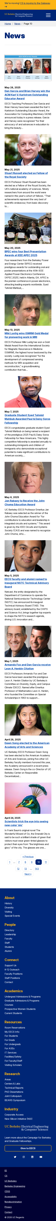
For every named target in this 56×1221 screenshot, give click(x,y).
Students (9, 946)
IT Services (11, 1052)
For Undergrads (13, 1044)
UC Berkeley (11, 1181)
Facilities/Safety (13, 1056)
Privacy (8, 1207)
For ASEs (10, 1048)
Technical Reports (14, 1087)
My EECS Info (12, 1031)
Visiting (8, 911)
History (8, 903)
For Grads (10, 1040)
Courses (9, 1004)
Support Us (10, 965)
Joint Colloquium (13, 1096)
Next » (29, 873)
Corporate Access (14, 1114)
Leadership (10, 934)
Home (8, 23)
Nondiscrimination (13, 1202)
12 (18, 868)
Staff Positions (12, 978)
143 (37, 868)
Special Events (12, 915)
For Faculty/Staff (13, 1060)
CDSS (7, 1191)
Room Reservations (15, 1027)
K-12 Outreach (12, 969)
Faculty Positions (14, 973)
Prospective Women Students (20, 1009)
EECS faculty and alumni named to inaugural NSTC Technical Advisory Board (27, 583)
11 (46, 862)
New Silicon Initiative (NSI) (18, 1118)
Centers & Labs (12, 1083)
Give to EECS (28, 1148)
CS (6, 1176)
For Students (11, 1035)
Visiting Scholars (13, 1065)
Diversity (9, 907)
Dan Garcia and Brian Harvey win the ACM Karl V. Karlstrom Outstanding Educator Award (27, 94)
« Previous (29, 856)
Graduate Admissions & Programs (22, 1000)
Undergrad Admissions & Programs (23, 996)
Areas (8, 1079)
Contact (9, 982)
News (17, 23)
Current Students (13, 1013)
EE (6, 1170)
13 (25, 868)
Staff (7, 942)
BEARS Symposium (15, 1100)
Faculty (8, 938)
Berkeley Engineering (15, 1186)
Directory (9, 930)
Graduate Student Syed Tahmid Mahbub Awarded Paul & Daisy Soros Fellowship (27, 419)
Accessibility (11, 1196)
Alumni (8, 951)
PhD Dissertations (14, 1091)
